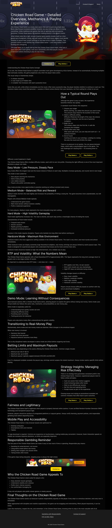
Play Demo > (72, 155)
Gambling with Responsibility (51, 514)
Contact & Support (88, 4)
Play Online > (62, 64)
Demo (98, 4)
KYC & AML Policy (48, 517)
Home (78, 4)
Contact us (48, 64)
